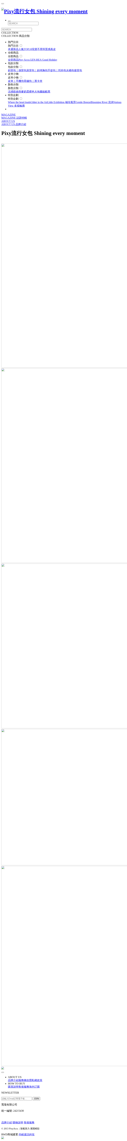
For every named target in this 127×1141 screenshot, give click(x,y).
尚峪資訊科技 (27, 1134)
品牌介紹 (21, 124)
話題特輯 (21, 117)
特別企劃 (13, 98)
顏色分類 (13, 88)
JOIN (36, 1098)
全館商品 (13, 56)
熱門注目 (13, 45)
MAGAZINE (8, 114)
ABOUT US (8, 121)
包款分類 (13, 66)
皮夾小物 (13, 77)
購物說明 (18, 1122)
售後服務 (29, 1122)
